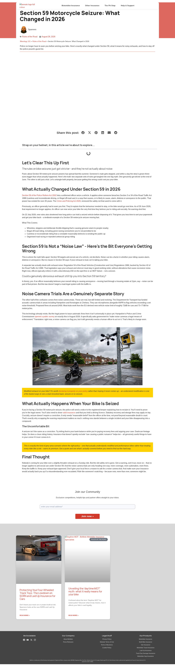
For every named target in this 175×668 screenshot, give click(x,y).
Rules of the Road (29, 37)
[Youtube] (27, 639)
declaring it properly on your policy (73, 391)
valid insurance (69, 413)
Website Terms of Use (107, 642)
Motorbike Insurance (145, 639)
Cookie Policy (106, 648)
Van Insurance (145, 645)
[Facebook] (24, 639)
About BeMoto (68, 639)
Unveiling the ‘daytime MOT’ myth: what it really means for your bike (85, 591)
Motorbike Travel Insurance (145, 648)
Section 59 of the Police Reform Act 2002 (39, 195)
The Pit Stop (110, 6)
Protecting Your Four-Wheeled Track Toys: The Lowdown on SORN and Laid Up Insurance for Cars (37, 594)
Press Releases (68, 642)
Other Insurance (92, 6)
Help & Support (127, 6)
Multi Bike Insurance (145, 642)
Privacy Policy (106, 639)
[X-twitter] (31, 639)
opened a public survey (44, 317)
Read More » (25, 615)
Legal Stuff (107, 635)
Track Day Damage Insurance (145, 653)
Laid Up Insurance (146, 650)
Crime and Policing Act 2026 (69, 201)
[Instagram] (34, 639)
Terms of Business (107, 645)
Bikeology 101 (25, 41)
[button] (83, 132)
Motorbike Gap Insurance (145, 656)
